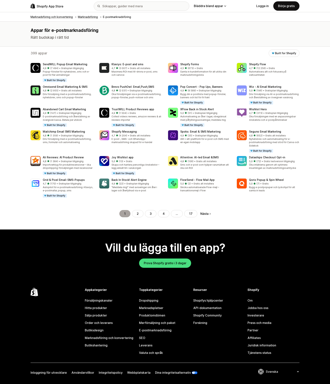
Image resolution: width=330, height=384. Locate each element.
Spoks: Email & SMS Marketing (200, 131)
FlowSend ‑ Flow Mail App (197, 179)
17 (190, 214)
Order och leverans (99, 323)
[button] (62, 72)
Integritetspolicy (111, 372)
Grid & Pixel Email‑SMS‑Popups (64, 179)
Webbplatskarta (138, 372)
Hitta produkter (96, 308)
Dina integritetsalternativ (173, 372)
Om (250, 300)
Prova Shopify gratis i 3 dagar (165, 263)
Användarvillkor (82, 372)
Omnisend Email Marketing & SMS (65, 86)
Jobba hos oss (257, 308)
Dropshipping (148, 300)
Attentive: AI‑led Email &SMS (199, 157)
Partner (252, 330)
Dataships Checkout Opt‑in (267, 157)
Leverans (145, 345)
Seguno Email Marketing (265, 131)
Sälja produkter (96, 315)
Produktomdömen (152, 315)
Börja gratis (286, 6)
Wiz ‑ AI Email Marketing (265, 86)
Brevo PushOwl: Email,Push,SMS (133, 86)
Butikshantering (96, 345)
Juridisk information (261, 345)
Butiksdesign (94, 330)
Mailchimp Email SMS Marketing (64, 131)
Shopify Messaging (124, 131)
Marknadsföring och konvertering (109, 338)
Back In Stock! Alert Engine (129, 179)
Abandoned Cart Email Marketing (64, 109)
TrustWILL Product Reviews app (133, 109)
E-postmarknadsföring (155, 330)
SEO (142, 338)
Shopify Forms (189, 64)
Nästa (204, 214)
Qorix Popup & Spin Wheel (266, 179)
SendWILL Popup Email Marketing (65, 64)
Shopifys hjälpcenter (208, 300)
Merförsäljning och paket (157, 323)
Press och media (259, 323)
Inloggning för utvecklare (49, 372)
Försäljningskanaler (98, 300)
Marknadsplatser (151, 308)
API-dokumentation (207, 308)
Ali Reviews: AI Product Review (63, 157)
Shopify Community (207, 315)
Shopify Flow (257, 64)
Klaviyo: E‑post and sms (127, 64)
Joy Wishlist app (122, 157)
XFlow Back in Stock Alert (197, 109)
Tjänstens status (259, 353)
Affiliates (254, 338)
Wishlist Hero (258, 109)
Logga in (262, 6)
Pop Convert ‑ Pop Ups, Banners (201, 86)
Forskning (200, 323)
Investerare (255, 315)
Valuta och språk (151, 353)
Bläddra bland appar (208, 6)
